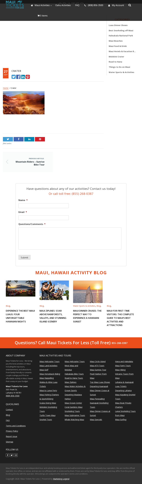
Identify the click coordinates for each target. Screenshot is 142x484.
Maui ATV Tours (97, 365)
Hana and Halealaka (124, 361)
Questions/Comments (31, 224)
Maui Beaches (116, 41)
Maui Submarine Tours (75, 415)
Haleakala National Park (121, 35)
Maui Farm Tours (123, 365)
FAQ (8, 420)
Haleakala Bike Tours (74, 374)
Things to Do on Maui (119, 67)
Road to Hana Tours (74, 378)
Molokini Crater (116, 56)
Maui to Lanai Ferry (48, 390)
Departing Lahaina (123, 390)
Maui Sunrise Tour (98, 369)
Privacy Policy (12, 431)
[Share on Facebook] (18, 76)
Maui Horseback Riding (50, 374)
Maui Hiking (120, 369)
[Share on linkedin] (23, 76)
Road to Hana (115, 61)
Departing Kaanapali (99, 386)
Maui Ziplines (70, 382)
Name (23, 200)
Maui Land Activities (48, 365)
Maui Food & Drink (118, 46)
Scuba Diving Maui (48, 403)
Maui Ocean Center (73, 403)
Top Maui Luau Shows (100, 382)
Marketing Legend (61, 479)
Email (22, 212)
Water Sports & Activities (121, 72)
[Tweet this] (14, 76)
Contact (9, 409)
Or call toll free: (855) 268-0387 (71, 193)
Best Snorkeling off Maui (121, 30)
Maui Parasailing (97, 398)
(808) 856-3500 (12, 395)
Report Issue (11, 436)
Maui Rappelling (47, 378)
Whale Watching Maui (74, 419)
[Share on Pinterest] (28, 76)
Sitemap (9, 441)
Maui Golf (44, 369)
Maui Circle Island (98, 361)
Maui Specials (96, 419)
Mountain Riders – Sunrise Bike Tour (22, 124)
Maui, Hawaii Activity (71, 272)
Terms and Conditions (16, 425)
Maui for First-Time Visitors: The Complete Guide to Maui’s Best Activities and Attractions (120, 318)
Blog (8, 306)
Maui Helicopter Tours (49, 361)
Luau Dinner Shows (118, 25)
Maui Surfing (120, 419)
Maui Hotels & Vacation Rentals (122, 51)
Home (5, 88)
